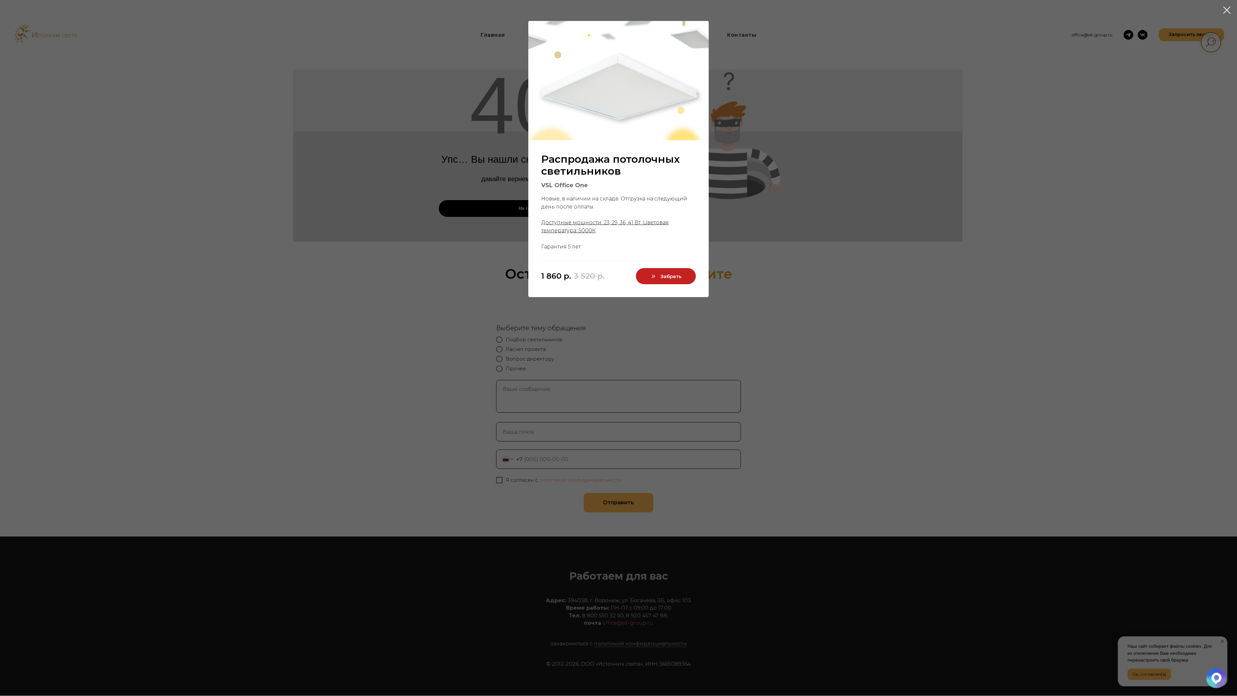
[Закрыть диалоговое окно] (1227, 10)
